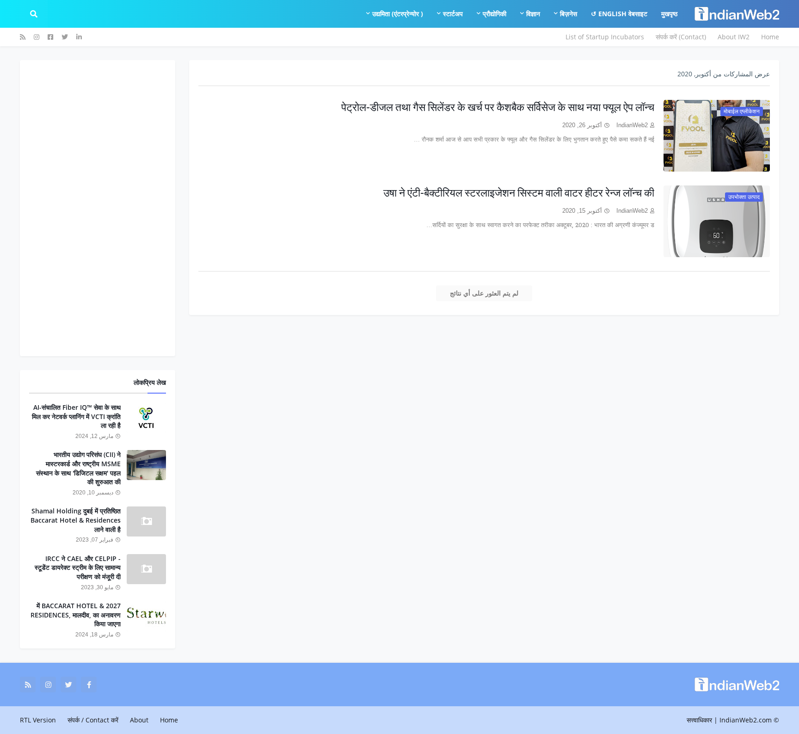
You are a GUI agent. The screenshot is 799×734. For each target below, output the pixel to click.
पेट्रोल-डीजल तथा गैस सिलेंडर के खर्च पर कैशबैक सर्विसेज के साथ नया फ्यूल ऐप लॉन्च (497, 107)
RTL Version (38, 719)
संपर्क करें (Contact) (681, 36)
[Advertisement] (97, 208)
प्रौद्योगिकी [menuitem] (494, 13)
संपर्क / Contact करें (93, 719)
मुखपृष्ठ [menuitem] (669, 13)
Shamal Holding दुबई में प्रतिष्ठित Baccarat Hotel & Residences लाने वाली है (76, 519)
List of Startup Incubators (604, 36)
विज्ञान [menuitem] (533, 13)
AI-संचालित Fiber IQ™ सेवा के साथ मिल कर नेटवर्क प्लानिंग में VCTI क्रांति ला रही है (76, 416)
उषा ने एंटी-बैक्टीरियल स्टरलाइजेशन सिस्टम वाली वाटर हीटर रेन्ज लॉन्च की (518, 192)
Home (770, 36)
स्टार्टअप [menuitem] (453, 13)
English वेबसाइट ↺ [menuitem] (619, 13)
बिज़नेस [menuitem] (568, 13)
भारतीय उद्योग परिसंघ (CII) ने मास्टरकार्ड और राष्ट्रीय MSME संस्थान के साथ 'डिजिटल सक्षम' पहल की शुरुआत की (78, 468)
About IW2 (734, 36)
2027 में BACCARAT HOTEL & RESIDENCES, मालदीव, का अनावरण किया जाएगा (76, 614)
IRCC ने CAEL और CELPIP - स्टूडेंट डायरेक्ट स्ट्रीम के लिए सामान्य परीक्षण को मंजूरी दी (78, 567)
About (139, 719)
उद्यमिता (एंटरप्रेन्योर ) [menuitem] (397, 13)
